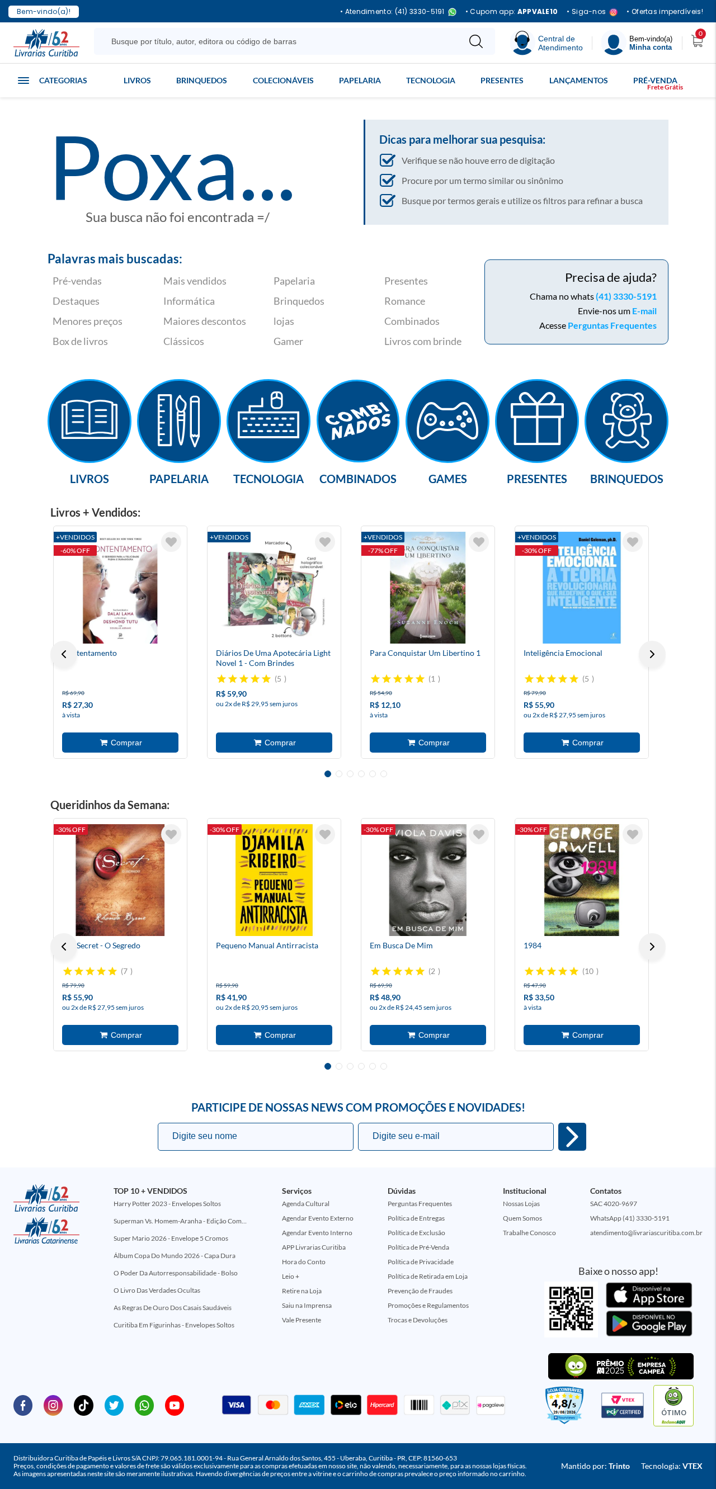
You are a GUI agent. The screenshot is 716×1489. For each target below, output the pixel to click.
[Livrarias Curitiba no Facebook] (22, 1404)
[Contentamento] (120, 588)
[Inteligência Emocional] (582, 588)
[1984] (582, 880)
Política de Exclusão (416, 1232)
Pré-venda (655, 80)
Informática (189, 301)
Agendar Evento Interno (317, 1232)
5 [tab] (372, 774)
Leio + (290, 1276)
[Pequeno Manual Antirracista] (274, 880)
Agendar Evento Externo (318, 1218)
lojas (284, 321)
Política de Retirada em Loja (428, 1276)
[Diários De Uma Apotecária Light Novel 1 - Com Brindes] (274, 588)
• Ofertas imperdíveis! (664, 11)
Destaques (76, 301)
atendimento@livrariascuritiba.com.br (646, 1232)
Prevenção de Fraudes (420, 1291)
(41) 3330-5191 (626, 296)
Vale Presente (301, 1320)
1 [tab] (327, 774)
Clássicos (183, 341)
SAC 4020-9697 (613, 1203)
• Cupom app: (511, 11)
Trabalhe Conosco (529, 1232)
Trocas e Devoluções (417, 1320)
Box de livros (80, 341)
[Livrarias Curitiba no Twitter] (114, 1404)
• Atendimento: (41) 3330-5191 (392, 12)
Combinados (412, 321)
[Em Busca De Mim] (428, 880)
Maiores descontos (204, 321)
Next (652, 654)
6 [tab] (383, 774)
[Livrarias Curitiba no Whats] (144, 1404)
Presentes (502, 80)
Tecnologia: (672, 1466)
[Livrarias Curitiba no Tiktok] (83, 1404)
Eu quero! (572, 1137)
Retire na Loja (302, 1291)
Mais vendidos (195, 281)
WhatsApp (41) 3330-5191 (630, 1218)
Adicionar (120, 742)
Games (447, 478)
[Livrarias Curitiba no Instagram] (53, 1404)
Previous (63, 654)
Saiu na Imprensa (307, 1305)
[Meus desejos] (171, 542)
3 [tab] (350, 774)
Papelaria (360, 80)
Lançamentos (578, 80)
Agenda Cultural (305, 1203)
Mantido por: (595, 1466)
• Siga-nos (586, 12)
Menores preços (88, 321)
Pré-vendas (77, 281)
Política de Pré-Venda (418, 1247)
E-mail (644, 310)
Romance (404, 301)
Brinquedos (201, 80)
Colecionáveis (283, 80)
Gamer (288, 341)
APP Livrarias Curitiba (314, 1247)
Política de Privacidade (421, 1262)
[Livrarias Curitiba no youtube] (174, 1404)
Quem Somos (522, 1218)
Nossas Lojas (521, 1203)
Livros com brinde (422, 341)
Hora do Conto (304, 1262)
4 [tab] (361, 774)
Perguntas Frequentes (612, 325)
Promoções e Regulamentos (428, 1305)
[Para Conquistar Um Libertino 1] (428, 588)
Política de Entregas (416, 1218)
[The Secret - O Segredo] (120, 880)
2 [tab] (339, 774)
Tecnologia (430, 80)
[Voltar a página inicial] (46, 42)
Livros (137, 80)
